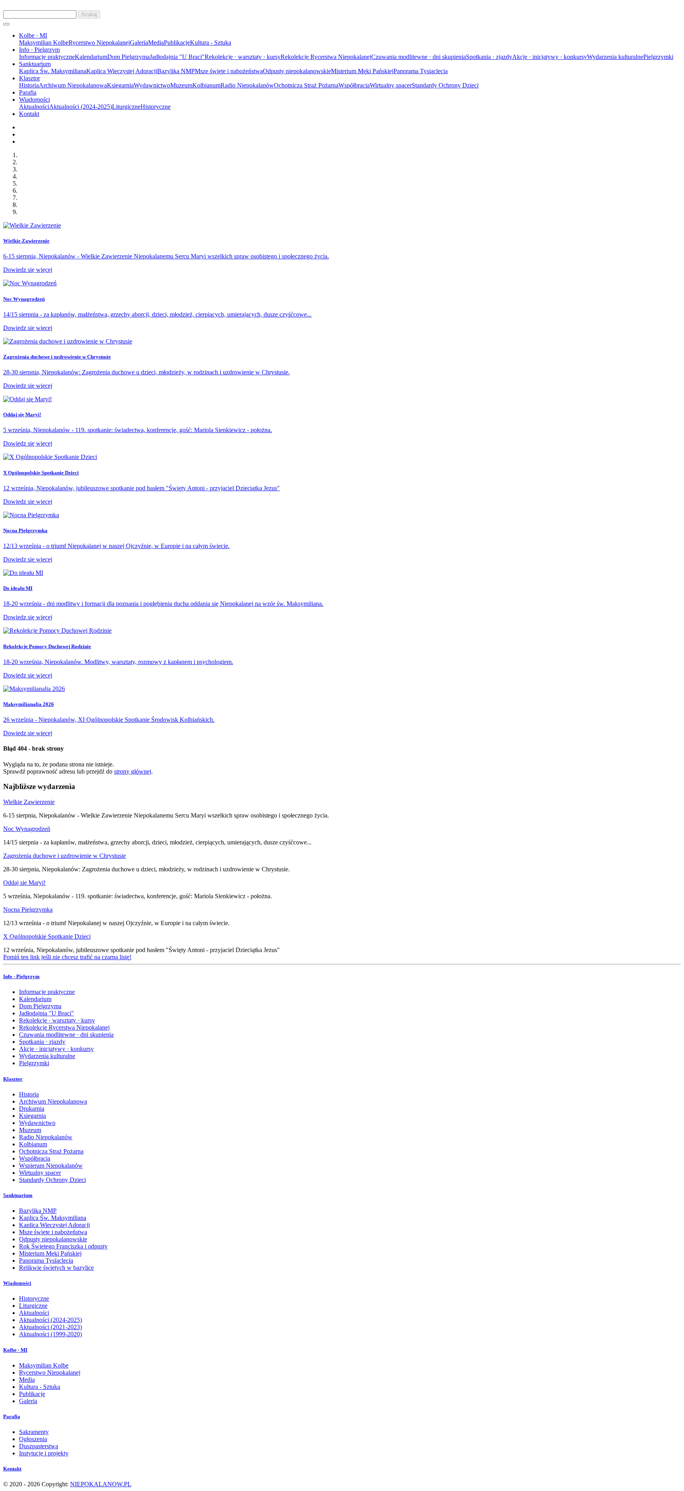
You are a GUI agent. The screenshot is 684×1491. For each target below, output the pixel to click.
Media (156, 42)
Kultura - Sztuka (210, 42)
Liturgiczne (126, 106)
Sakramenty (34, 1431)
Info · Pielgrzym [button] (39, 49)
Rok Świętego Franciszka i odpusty (63, 1246)
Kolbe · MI (15, 1350)
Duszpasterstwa (38, 1446)
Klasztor (13, 1079)
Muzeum (181, 85)
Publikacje (177, 42)
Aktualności (34, 106)
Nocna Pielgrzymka (28, 909)
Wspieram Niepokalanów (51, 1165)
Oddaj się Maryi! (24, 882)
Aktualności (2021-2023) (50, 1327)
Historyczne (156, 106)
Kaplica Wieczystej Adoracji (121, 71)
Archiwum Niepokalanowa (73, 85)
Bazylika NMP (176, 71)
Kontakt (29, 113)
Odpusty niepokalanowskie (297, 71)
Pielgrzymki (658, 56)
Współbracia (354, 85)
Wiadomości (17, 1283)
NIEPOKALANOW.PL (100, 1484)
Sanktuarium (17, 1195)
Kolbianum (206, 85)
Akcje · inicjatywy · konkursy (549, 56)
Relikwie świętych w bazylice (56, 1267)
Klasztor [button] (29, 78)
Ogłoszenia (33, 1439)
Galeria (139, 42)
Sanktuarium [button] (35, 64)
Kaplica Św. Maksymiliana (52, 71)
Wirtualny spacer (391, 85)
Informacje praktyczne (47, 56)
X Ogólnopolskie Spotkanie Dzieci (47, 936)
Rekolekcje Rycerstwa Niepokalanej (326, 56)
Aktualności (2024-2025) (80, 106)
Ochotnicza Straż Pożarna (306, 85)
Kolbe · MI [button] (33, 35)
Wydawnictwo (152, 85)
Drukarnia (31, 1108)
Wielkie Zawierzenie (29, 802)
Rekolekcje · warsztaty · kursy (243, 56)
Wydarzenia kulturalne (615, 56)
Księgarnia (120, 85)
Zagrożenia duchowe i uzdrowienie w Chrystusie (64, 855)
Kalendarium (91, 56)
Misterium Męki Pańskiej (362, 71)
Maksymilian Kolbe (43, 42)
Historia (29, 85)
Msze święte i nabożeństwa (229, 71)
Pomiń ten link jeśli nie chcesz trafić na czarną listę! (67, 957)
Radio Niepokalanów (247, 85)
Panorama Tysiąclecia (420, 71)
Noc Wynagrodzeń (26, 828)
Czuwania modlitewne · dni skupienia (418, 56)
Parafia (27, 92)
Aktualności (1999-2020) (50, 1334)
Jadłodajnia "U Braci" (177, 56)
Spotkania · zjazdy (489, 56)
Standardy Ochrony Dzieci (445, 85)
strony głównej (132, 771)
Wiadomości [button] (34, 99)
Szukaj (89, 14)
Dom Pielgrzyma (128, 56)
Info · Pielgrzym (21, 976)
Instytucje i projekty (43, 1453)
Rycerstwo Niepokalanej (99, 42)
